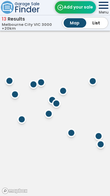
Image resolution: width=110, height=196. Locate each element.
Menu (104, 12)
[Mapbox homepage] (15, 190)
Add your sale (78, 7)
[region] (55, 112)
